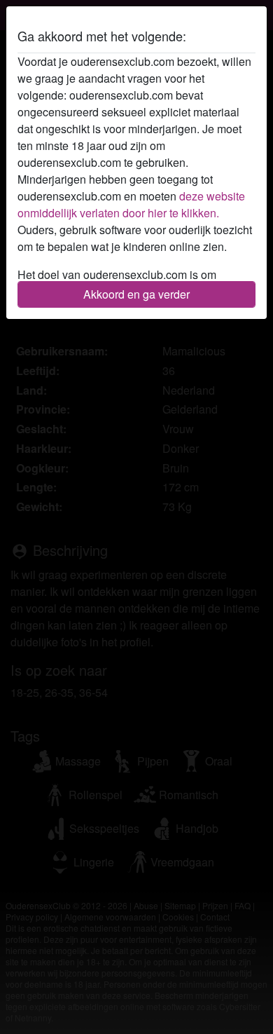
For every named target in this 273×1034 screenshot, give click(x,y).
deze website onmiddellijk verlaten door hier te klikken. (131, 204)
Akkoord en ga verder (136, 294)
